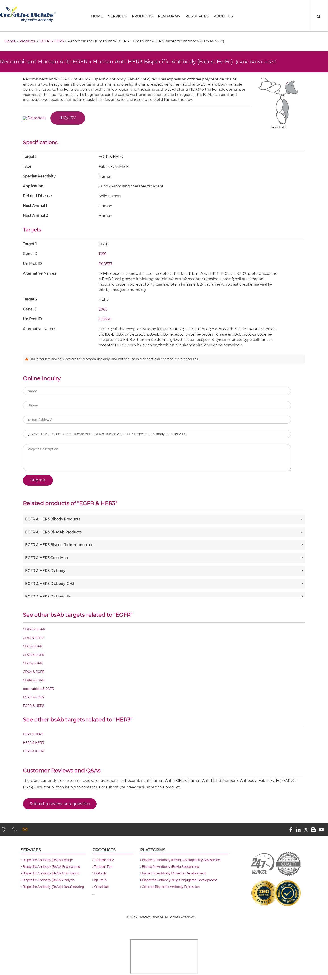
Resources (197, 16)
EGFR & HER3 (51, 41)
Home (10, 41)
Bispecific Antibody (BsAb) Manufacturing (53, 887)
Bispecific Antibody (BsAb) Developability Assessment (181, 860)
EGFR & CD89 (33, 697)
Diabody (99, 873)
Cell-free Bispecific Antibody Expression (170, 887)
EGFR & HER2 (33, 706)
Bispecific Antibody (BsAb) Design (47, 860)
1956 (102, 254)
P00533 (105, 264)
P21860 (105, 319)
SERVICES (117, 16)
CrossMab (101, 887)
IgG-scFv (100, 880)
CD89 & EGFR (33, 680)
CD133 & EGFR (34, 629)
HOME (97, 16)
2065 (103, 309)
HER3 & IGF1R (33, 751)
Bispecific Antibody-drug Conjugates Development (179, 880)
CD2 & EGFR (32, 646)
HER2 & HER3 (33, 743)
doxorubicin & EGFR (38, 689)
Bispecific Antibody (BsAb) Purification (50, 873)
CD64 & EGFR (33, 672)
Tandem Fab (102, 867)
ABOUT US (223, 16)
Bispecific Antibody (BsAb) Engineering (51, 867)
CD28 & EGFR (33, 655)
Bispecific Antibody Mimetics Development (173, 873)
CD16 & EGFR (33, 638)
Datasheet (36, 118)
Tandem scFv (103, 860)
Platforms (169, 16)
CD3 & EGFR (32, 663)
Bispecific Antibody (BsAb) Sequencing (170, 867)
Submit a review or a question (60, 803)
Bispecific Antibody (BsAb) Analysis (48, 880)
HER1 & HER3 (33, 734)
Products (142, 16)
